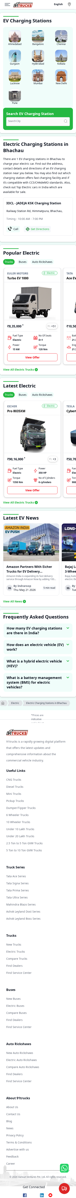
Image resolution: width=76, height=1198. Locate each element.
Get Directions (40, 229)
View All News (12, 601)
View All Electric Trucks (18, 369)
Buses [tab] (23, 262)
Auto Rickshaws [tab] (42, 262)
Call (15, 229)
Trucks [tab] (9, 262)
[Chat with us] (64, 1188)
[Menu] (9, 4)
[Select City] (70, 4)
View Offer (32, 357)
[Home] (23, 4)
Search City (14, 121)
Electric (15, 703)
